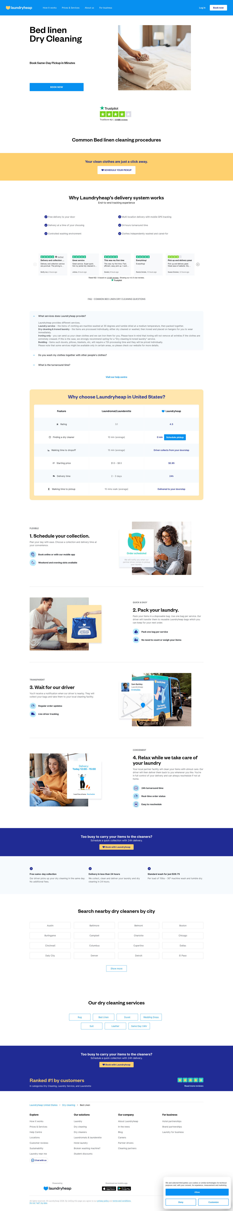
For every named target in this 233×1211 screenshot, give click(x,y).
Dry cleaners (80, 1132)
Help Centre (36, 1132)
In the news (124, 1126)
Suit (92, 1026)
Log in (202, 7)
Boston (182, 925)
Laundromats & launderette (88, 1137)
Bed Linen (104, 1017)
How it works (49, 7)
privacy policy (103, 1201)
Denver (94, 955)
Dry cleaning (68, 1105)
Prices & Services (70, 7)
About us (89, 7)
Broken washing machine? (87, 1148)
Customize (213, 1202)
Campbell (94, 935)
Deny (180, 1202)
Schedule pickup (175, 437)
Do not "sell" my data (38, 1203)
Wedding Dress (151, 1017)
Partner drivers (125, 1143)
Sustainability (36, 1148)
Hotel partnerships (171, 1121)
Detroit (138, 955)
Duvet (127, 1017)
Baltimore (94, 925)
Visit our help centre (116, 377)
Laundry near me (38, 1153)
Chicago (183, 935)
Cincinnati (50, 945)
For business (105, 7)
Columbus (94, 945)
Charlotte (138, 935)
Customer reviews (39, 1143)
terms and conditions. (122, 1201)
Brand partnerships (172, 1126)
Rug (80, 1017)
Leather (115, 1026)
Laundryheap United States (43, 1105)
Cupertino (138, 945)
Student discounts (83, 1153)
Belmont (138, 925)
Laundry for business (173, 1132)
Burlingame (50, 935)
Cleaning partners (127, 1148)
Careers (122, 1137)
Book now (218, 7)
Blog (120, 1132)
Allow (197, 1192)
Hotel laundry (81, 1143)
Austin (50, 925)
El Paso (183, 955)
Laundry (78, 1121)
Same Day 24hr (139, 1026)
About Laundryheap (128, 1121)
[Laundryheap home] (19, 8)
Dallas (183, 945)
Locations (35, 1137)
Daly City (50, 955)
